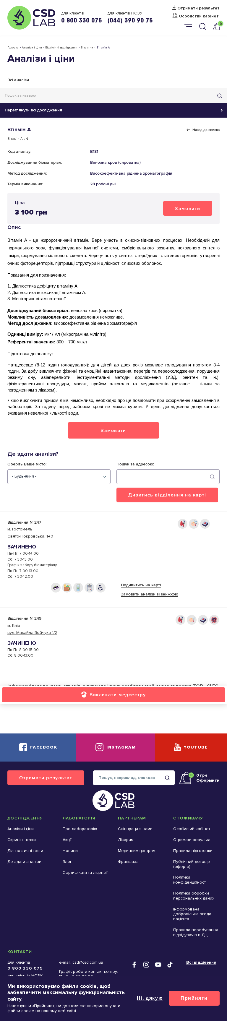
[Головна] (31, 18)
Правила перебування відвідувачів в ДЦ (195, 932)
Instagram (121, 747)
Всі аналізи (18, 79)
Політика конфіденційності (190, 880)
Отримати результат (198, 8)
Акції (67, 839)
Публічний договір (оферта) (191, 864)
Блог (67, 861)
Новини (70, 850)
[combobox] (59, 476)
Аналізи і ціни (32, 47)
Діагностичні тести (25, 850)
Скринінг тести (21, 839)
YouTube (196, 747)
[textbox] (24, 476)
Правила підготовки (193, 850)
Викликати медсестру (118, 694)
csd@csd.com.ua (87, 962)
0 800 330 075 (81, 20)
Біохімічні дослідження (61, 47)
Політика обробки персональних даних (193, 896)
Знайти (219, 95)
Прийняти (194, 998)
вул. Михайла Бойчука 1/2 (32, 632)
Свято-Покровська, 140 (30, 536)
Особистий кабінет (199, 16)
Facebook (43, 747)
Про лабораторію (80, 828)
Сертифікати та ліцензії (85, 872)
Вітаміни (87, 47)
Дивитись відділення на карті (167, 495)
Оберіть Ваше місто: (26, 464)
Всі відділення (201, 962)
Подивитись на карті (141, 584)
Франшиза (128, 861)
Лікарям (126, 839)
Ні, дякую (150, 998)
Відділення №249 (24, 618)
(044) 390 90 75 (130, 20)
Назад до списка (206, 130)
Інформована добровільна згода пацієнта (192, 914)
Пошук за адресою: (135, 464)
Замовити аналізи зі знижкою (149, 594)
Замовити (187, 208)
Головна (13, 47)
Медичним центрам (136, 850)
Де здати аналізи (24, 861)
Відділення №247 (24, 522)
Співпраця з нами (135, 828)
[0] (216, 26)
